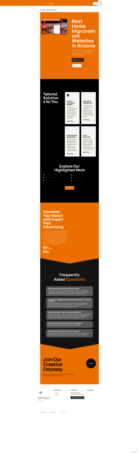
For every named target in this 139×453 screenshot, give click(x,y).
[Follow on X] (40, 401)
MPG (137, 451)
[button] (69, 334)
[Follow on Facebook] (38, 401)
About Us (56, 393)
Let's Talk (97, 3)
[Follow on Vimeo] (42, 401)
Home (46, 3)
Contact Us (51, 3)
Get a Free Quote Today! (77, 397)
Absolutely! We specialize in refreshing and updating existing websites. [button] (64, 325)
